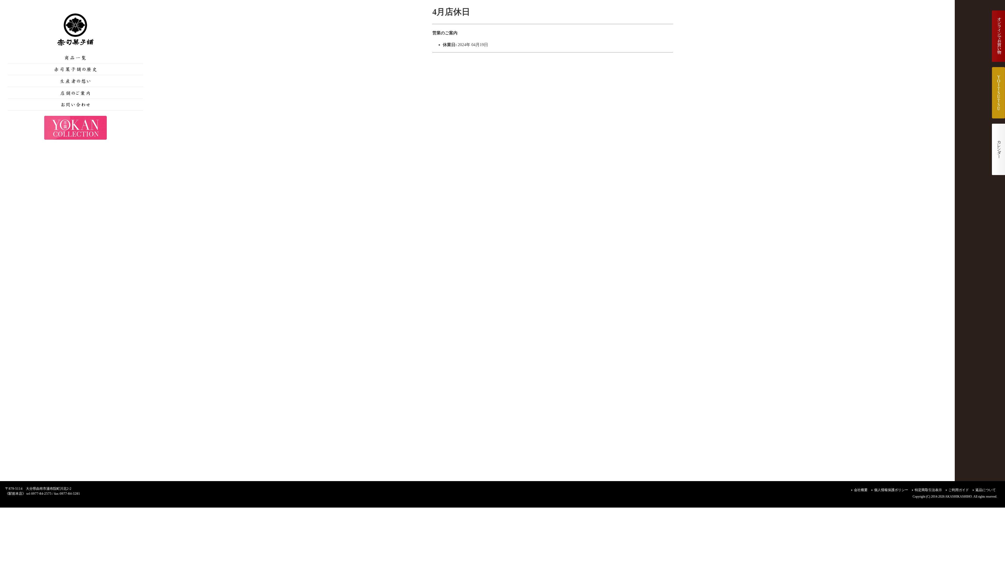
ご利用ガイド (958, 490)
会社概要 (861, 490)
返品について (985, 490)
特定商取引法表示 (928, 490)
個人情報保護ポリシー (891, 490)
